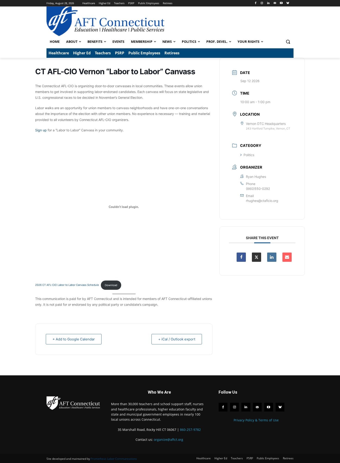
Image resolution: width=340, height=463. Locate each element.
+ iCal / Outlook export (176, 339)
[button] (288, 41)
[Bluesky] (287, 3)
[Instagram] (262, 3)
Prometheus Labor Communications (114, 459)
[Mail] (275, 3)
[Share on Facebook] (241, 257)
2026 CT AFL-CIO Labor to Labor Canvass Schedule (67, 285)
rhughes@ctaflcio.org (262, 201)
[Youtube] (281, 3)
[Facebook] (255, 3)
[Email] (287, 257)
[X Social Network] (256, 257)
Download (111, 285)
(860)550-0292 (258, 189)
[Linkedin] (268, 3)
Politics (249, 155)
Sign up (41, 130)
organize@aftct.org (168, 439)
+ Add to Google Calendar (74, 339)
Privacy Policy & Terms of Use (256, 420)
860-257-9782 (190, 429)
